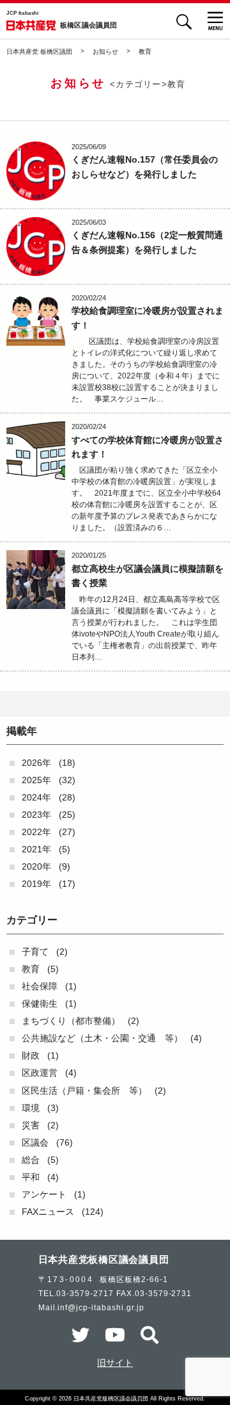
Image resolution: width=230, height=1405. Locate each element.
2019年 (36, 884)
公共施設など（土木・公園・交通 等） (102, 1038)
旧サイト (115, 1363)
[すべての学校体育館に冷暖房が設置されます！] (35, 450)
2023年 (36, 814)
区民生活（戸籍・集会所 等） (84, 1090)
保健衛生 (39, 1003)
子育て (35, 951)
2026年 (36, 763)
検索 (183, 21)
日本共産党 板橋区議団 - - (31, 25)
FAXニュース (48, 1211)
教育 (31, 969)
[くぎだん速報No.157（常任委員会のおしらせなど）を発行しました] (35, 171)
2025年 (36, 780)
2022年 (36, 832)
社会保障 (39, 986)
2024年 (36, 797)
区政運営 (39, 1073)
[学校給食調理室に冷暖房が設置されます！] (35, 322)
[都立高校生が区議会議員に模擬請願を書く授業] (35, 579)
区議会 (35, 1142)
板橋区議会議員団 (89, 25)
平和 (31, 1177)
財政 (31, 1055)
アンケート (44, 1194)
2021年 (36, 849)
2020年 (36, 866)
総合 (31, 1160)
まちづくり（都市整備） (71, 1021)
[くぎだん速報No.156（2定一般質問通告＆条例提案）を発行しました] (35, 246)
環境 (31, 1108)
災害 (31, 1125)
